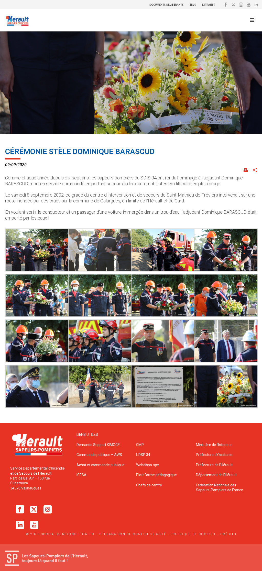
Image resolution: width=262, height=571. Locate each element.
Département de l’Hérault (216, 475)
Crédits (228, 534)
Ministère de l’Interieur (214, 445)
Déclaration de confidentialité (132, 534)
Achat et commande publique (101, 465)
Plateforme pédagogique (156, 475)
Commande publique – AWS (99, 455)
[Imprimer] (246, 169)
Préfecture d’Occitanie (214, 455)
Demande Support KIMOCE (98, 445)
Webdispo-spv (147, 465)
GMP (140, 445)
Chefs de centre (149, 485)
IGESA (81, 475)
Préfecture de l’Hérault (214, 465)
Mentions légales (75, 534)
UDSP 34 (143, 455)
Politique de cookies (193, 534)
